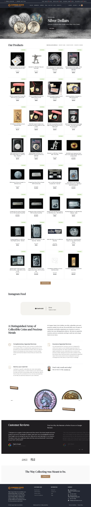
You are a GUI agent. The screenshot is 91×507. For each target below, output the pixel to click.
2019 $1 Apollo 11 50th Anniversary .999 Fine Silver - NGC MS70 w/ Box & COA (17, 270)
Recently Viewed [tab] (78, 45)
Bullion (31, 5)
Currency (42, 5)
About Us (53, 490)
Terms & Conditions (38, 495)
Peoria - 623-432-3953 (10, 1)
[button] (45, 36)
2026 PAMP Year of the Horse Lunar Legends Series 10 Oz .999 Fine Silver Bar (36, 270)
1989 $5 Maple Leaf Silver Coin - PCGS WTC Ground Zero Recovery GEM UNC (36, 154)
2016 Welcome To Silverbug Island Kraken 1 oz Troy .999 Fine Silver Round (73, 241)
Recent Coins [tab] (62, 45)
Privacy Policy (37, 493)
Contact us (53, 491)
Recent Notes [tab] (69, 45)
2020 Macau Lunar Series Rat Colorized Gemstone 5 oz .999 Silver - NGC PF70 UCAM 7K (73, 184)
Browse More (45, 283)
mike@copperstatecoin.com (76, 500)
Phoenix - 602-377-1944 (21, 1)
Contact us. (67, 369)
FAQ (52, 493)
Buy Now (52, 28)
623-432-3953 (73, 494)
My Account (37, 490)
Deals (46, 5)
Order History (37, 491)
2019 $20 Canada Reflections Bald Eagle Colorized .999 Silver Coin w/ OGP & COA (54, 125)
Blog (54, 5)
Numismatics (36, 5)
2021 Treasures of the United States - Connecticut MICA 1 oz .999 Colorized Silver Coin (55, 68)
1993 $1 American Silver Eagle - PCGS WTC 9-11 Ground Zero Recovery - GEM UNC (73, 68)
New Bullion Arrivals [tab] (52, 45)
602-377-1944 (73, 498)
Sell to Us (50, 5)
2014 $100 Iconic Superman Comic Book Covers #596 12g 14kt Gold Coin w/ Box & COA (73, 155)
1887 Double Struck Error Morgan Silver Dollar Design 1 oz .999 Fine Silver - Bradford (17, 154)
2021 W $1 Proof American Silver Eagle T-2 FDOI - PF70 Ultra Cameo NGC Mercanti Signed (73, 125)
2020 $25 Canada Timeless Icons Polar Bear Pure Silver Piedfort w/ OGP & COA (36, 125)
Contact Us (59, 5)
